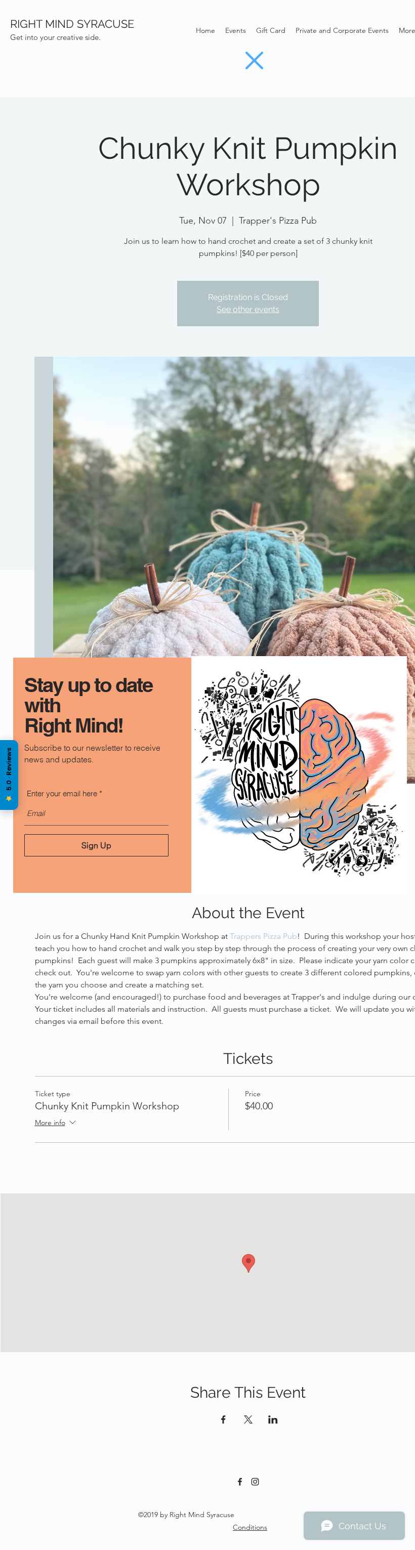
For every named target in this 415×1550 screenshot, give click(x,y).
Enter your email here (62, 793)
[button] (254, 60)
